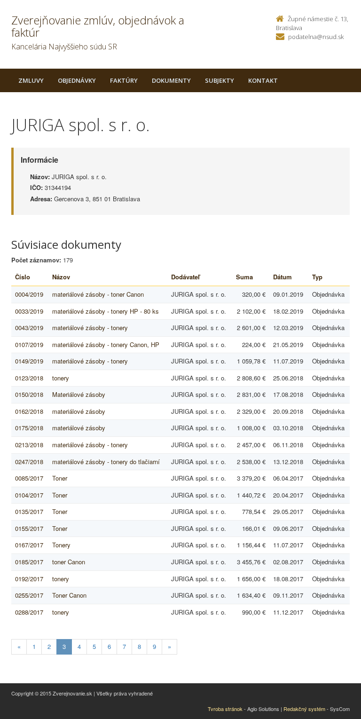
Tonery (61, 544)
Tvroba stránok (225, 708)
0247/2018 (29, 461)
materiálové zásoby (78, 411)
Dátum (282, 276)
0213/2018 (29, 444)
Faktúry (124, 80)
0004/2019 (29, 294)
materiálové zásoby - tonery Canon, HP (105, 344)
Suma (244, 276)
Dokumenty (171, 80)
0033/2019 (29, 311)
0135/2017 (29, 511)
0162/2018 (29, 411)
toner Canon (68, 561)
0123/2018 (29, 377)
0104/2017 (29, 494)
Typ (317, 276)
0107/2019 (29, 344)
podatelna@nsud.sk (316, 36)
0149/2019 (29, 360)
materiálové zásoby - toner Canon (98, 294)
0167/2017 (29, 544)
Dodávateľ (185, 276)
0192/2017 (29, 578)
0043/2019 (29, 327)
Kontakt (263, 80)
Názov (61, 276)
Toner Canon (69, 595)
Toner (59, 478)
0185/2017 (29, 561)
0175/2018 (29, 427)
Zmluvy (31, 80)
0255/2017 (29, 595)
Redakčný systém (304, 708)
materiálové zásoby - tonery (90, 327)
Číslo (22, 276)
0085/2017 (29, 478)
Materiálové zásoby (78, 394)
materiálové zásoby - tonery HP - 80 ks (105, 311)
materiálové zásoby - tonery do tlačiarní (106, 461)
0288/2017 (29, 612)
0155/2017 (29, 528)
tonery (60, 377)
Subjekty (219, 80)
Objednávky (77, 80)
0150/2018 (29, 394)
